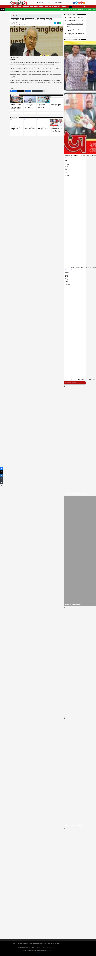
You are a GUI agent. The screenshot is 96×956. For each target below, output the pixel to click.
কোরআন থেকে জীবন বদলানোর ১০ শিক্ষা (75, 17)
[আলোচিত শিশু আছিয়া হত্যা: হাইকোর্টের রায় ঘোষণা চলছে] (30, 99)
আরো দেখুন (64, 7)
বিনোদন (46, 7)
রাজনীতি (19, 7)
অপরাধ (31, 7)
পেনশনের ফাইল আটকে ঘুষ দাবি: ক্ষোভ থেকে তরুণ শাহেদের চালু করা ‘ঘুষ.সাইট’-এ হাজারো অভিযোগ (71, 9)
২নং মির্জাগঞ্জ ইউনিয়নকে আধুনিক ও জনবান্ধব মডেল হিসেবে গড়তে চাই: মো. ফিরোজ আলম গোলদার (56, 129)
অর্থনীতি (35, 7)
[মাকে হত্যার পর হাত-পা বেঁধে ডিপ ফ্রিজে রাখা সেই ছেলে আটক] (43, 122)
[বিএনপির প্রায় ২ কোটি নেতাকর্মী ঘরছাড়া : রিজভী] (30, 122)
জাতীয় (15, 7)
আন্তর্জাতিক (41, 7)
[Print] (1, 478)
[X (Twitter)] (1, 472)
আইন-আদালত (26, 7)
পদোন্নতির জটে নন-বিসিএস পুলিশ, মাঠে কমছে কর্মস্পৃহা (42, 106)
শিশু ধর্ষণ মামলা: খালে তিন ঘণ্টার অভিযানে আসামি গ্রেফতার (15, 128)
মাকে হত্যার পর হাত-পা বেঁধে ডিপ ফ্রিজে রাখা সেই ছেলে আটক (43, 128)
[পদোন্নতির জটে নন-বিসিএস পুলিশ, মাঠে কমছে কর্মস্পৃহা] (43, 99)
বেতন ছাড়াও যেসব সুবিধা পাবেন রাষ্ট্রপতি (75, 20)
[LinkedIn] (1, 475)
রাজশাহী (40, 134)
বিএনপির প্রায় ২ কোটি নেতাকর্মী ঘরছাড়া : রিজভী (30, 127)
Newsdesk (19, 22)
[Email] (1, 482)
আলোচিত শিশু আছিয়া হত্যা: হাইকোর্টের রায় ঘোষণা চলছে (29, 106)
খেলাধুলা (51, 7)
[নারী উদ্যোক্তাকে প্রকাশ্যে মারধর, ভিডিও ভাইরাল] (56, 99)
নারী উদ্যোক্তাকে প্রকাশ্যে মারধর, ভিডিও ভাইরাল (56, 105)
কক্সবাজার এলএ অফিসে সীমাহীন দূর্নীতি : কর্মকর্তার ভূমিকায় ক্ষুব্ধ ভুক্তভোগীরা (67, 278)
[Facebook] (1, 468)
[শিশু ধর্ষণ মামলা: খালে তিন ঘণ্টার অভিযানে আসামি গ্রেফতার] (16, 122)
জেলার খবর (56, 7)
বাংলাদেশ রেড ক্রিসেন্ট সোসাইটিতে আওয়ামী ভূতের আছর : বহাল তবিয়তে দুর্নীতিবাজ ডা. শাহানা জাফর (67, 169)
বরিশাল (13, 134)
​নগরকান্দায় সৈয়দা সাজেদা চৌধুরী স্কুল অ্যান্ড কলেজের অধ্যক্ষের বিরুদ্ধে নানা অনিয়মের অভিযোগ (75, 25)
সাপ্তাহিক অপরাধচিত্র (40, 952)
